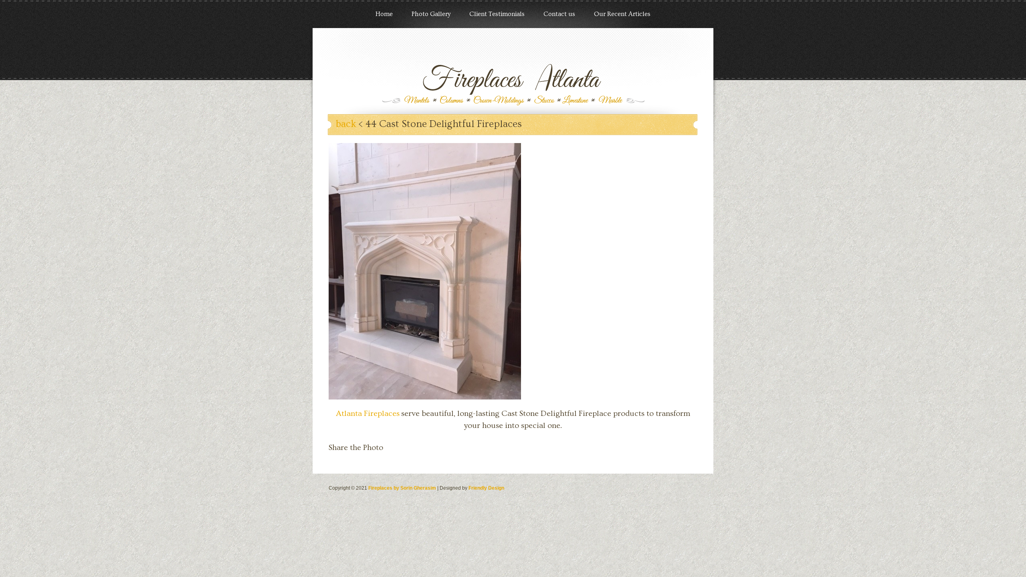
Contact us (559, 14)
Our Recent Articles (622, 14)
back (346, 124)
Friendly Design (486, 488)
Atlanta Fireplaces (368, 413)
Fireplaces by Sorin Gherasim (402, 488)
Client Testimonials (497, 14)
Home (384, 14)
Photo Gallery (431, 14)
